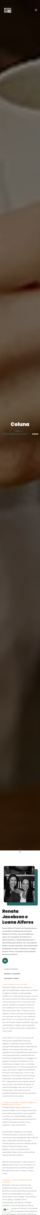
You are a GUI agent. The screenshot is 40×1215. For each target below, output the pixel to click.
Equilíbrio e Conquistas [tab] (12, 973)
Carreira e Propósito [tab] (11, 969)
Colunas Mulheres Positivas (14, 434)
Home (17, 431)
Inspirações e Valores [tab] (11, 978)
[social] (5, 961)
